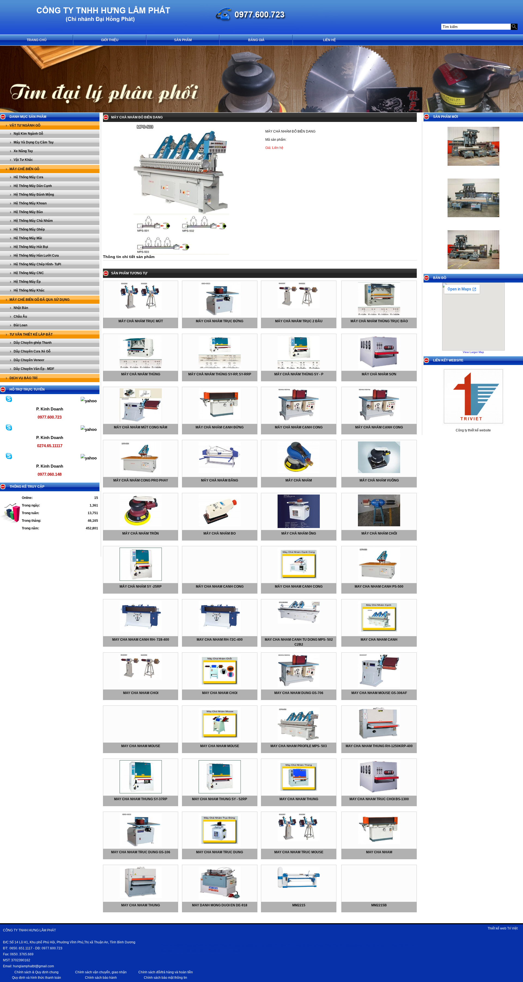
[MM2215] (299, 887)
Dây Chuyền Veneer (29, 360)
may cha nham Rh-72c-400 (220, 640)
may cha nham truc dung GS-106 (140, 852)
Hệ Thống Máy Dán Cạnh (33, 186)
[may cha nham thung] (299, 792)
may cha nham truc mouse (298, 852)
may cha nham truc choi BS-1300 (379, 799)
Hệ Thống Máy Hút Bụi (31, 247)
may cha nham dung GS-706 (298, 693)
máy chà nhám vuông (379, 480)
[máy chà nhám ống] (299, 527)
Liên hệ (329, 40)
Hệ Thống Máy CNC (29, 273)
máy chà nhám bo (219, 533)
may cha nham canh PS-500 (379, 586)
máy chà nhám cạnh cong (299, 427)
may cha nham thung (298, 799)
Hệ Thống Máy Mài (28, 238)
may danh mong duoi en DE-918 (219, 905)
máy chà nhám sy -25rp (141, 586)
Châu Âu (20, 316)
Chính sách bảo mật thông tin (165, 978)
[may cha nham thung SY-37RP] (141, 792)
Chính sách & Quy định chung (36, 972)
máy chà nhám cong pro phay (140, 480)
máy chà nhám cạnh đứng (220, 427)
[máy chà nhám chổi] (379, 525)
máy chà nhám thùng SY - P (298, 374)
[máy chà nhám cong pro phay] (141, 474)
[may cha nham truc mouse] (299, 840)
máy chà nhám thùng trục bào (379, 321)
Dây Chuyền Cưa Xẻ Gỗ (32, 351)
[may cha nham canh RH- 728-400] (141, 631)
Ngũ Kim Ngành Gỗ (28, 134)
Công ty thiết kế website (473, 430)
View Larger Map (473, 352)
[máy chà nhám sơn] (379, 368)
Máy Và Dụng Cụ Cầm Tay (34, 142)
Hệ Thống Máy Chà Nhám (33, 221)
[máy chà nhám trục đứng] (220, 315)
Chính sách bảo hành (101, 978)
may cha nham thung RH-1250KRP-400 (379, 746)
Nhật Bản (21, 308)
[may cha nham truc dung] (220, 846)
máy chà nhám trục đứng (219, 321)
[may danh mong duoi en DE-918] (220, 899)
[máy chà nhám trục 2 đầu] (299, 307)
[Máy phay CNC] (473, 219)
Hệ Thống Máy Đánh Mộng (34, 195)
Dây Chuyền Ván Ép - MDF (34, 369)
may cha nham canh (379, 640)
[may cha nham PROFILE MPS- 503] (299, 739)
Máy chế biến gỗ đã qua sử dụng (39, 300)
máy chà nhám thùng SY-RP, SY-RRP (219, 374)
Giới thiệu (109, 40)
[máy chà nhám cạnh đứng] (220, 418)
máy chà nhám (298, 480)
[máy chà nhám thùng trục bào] (379, 315)
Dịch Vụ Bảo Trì (23, 378)
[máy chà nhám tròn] (141, 525)
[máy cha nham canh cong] (299, 580)
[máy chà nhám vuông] (379, 472)
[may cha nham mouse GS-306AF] (379, 686)
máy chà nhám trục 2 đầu (299, 321)
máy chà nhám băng (219, 480)
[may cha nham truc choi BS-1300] (379, 792)
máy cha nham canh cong (220, 586)
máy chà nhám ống (298, 533)
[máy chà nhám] (299, 472)
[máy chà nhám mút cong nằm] (141, 421)
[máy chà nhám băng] (220, 472)
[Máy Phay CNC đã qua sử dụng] (473, 167)
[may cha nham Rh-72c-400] (220, 631)
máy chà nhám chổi (379, 533)
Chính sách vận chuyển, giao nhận (101, 972)
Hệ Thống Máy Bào (28, 212)
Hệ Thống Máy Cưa (28, 177)
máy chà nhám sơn (379, 374)
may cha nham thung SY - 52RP (219, 799)
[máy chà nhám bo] (220, 525)
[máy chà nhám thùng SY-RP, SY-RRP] (220, 368)
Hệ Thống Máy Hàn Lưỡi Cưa (36, 255)
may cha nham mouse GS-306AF (379, 693)
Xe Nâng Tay (23, 151)
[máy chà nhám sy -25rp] (141, 580)
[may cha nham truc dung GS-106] (141, 846)
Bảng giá (256, 40)
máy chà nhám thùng (140, 374)
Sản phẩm (183, 40)
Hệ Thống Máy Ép (27, 282)
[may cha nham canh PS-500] (379, 580)
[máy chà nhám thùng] (141, 368)
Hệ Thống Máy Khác (29, 290)
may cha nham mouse (140, 746)
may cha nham (379, 852)
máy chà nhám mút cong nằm (140, 427)
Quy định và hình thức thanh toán (36, 978)
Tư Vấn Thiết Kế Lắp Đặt (31, 334)
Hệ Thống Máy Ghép (29, 229)
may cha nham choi (140, 693)
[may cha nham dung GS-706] (299, 686)
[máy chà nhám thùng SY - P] (299, 368)
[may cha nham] (379, 843)
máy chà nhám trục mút (140, 321)
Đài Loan (20, 325)
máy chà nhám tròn (140, 533)
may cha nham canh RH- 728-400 (140, 640)
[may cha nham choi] (141, 679)
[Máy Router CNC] (473, 271)
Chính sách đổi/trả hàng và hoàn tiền (165, 972)
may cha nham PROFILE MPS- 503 (298, 746)
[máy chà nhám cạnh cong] (299, 421)
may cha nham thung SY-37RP (140, 799)
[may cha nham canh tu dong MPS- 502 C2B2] (299, 622)
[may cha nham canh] (379, 633)
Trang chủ (37, 40)
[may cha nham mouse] (220, 739)
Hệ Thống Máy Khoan (30, 203)
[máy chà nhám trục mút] (141, 309)
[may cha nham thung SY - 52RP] (220, 792)
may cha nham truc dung (219, 852)
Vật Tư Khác (23, 160)
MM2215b (379, 905)
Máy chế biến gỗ (24, 169)
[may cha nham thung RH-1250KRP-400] (379, 737)
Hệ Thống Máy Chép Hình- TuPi (37, 264)
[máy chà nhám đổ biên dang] (181, 253)
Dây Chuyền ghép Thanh (32, 343)
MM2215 (298, 905)
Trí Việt (512, 928)
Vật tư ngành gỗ (25, 125)
